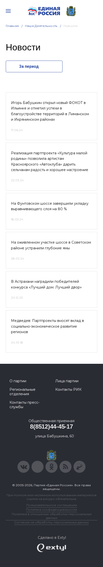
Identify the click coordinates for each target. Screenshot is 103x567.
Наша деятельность (41, 26)
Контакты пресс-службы (25, 404)
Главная (12, 26)
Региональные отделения (23, 391)
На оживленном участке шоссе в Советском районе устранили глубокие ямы (51, 245)
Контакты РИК (68, 389)
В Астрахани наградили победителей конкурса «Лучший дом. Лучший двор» (46, 284)
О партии (18, 381)
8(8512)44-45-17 (51, 426)
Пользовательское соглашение (51, 505)
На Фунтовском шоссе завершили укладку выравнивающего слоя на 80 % (49, 206)
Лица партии (66, 381)
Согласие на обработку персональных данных (51, 522)
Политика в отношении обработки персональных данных (52, 516)
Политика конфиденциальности (51, 509)
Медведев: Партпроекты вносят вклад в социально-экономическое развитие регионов (47, 326)
